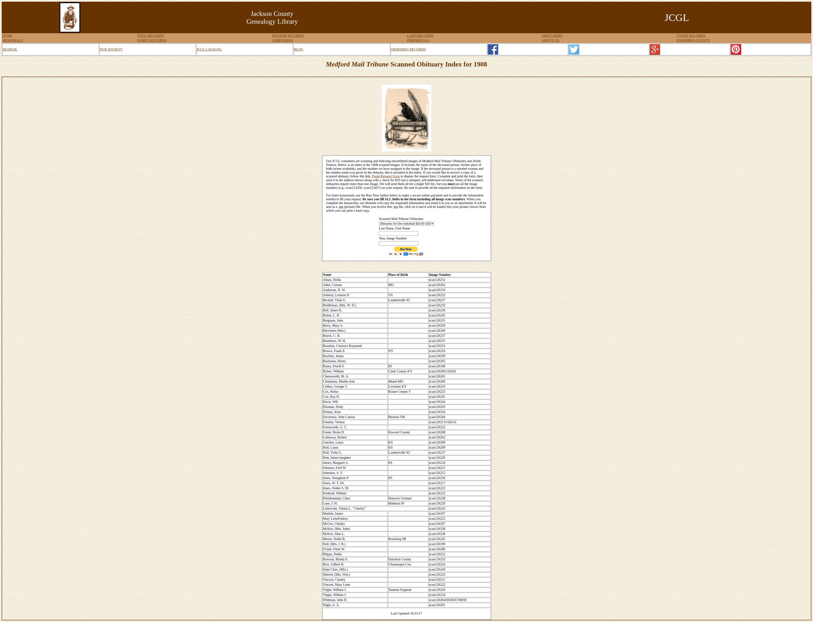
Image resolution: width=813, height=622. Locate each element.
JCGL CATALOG (209, 49)
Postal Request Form (386, 176)
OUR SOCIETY (111, 49)
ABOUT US (550, 40)
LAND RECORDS (420, 35)
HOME (7, 35)
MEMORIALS (12, 40)
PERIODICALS (418, 40)
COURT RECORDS (691, 35)
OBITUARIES (552, 35)
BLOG (298, 49)
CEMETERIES (282, 40)
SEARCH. (10, 49)
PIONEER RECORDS (288, 35)
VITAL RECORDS (150, 35)
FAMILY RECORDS (151, 40)
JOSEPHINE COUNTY (693, 40)
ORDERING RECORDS (408, 49)
